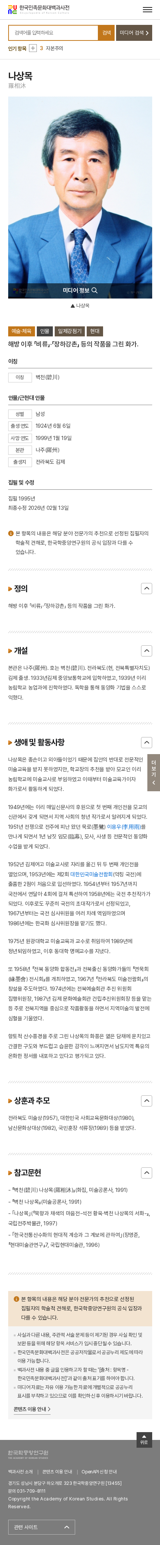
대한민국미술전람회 (91, 874)
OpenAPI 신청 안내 (98, 1471)
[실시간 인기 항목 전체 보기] (33, 48)
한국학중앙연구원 (28, 1454)
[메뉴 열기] (147, 9)
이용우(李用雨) (124, 827)
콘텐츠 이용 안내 (30, 1409)
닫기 (146, 588)
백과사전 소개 (20, 1471)
